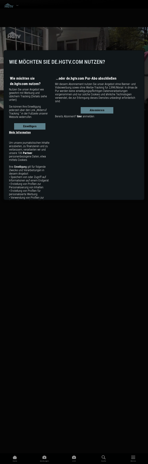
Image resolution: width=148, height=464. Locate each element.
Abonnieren (97, 110)
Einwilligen (29, 126)
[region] (74, 125)
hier (79, 116)
